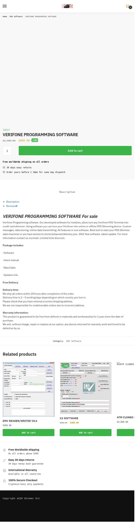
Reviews (11, 206)
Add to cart (75, 150)
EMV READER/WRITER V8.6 (20, 421)
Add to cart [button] (28, 432)
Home (5, 16)
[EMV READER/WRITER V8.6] (28, 389)
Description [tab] (67, 191)
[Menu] (8, 6)
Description (12, 201)
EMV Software (16, 16)
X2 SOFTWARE (69, 418)
